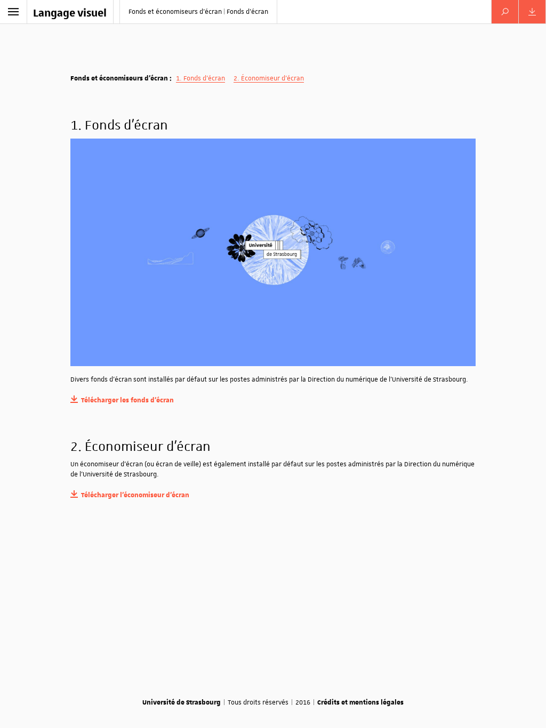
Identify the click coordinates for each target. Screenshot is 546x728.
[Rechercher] (505, 11)
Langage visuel (70, 12)
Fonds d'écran (204, 78)
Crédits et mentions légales (360, 702)
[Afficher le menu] (13, 11)
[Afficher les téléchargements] (532, 11)
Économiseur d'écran (272, 78)
